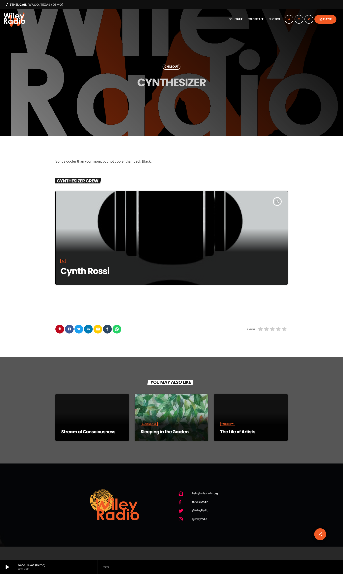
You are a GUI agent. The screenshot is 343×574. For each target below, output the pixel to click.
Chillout (171, 67)
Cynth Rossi (84, 271)
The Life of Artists (237, 432)
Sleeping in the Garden (165, 432)
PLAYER (325, 19)
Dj (63, 261)
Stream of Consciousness (88, 432)
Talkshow (228, 424)
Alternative (149, 424)
